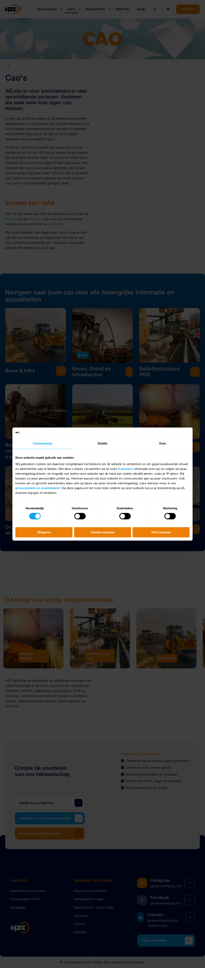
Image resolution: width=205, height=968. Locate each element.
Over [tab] (162, 443)
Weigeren (44, 532)
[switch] (80, 516)
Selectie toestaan (103, 532)
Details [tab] (103, 443)
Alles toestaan (161, 532)
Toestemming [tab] (42, 443)
